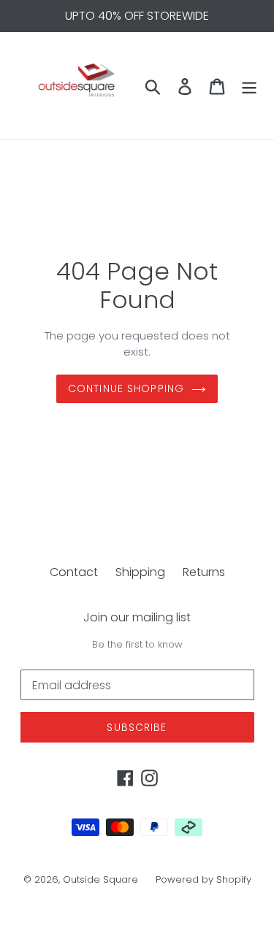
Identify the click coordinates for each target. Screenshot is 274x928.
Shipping (140, 572)
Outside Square (100, 879)
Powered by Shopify (203, 879)
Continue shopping (126, 388)
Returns (204, 572)
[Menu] (249, 85)
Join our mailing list (137, 617)
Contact (74, 572)
